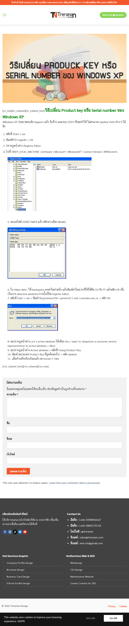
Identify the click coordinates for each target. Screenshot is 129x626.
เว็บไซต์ (11, 454)
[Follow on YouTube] (25, 532)
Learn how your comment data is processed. (74, 482)
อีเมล (9, 438)
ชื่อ (8, 423)
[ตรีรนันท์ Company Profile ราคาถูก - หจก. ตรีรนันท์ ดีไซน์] (64, 15)
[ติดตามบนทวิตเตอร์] (20, 532)
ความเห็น (12, 394)
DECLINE (90, 618)
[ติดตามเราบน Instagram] (10, 532)
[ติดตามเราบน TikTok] (15, 532)
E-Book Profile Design (18, 583)
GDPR (21, 621)
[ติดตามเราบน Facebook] (5, 532)
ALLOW (113, 618)
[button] (5, 15)
